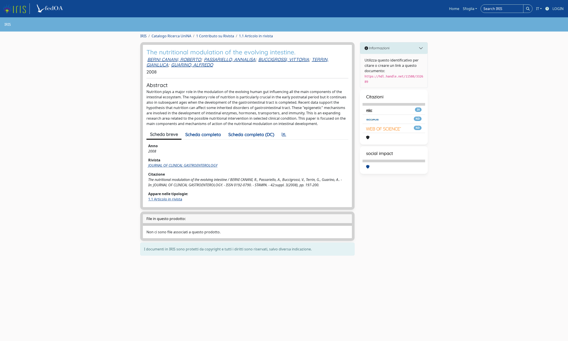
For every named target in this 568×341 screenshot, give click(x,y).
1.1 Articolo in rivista (256, 36)
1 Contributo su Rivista (215, 36)
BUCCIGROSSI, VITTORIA (283, 59)
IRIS (143, 36)
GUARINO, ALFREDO (192, 64)
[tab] (284, 134)
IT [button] (537, 8)
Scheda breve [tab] (164, 134)
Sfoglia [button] (468, 8)
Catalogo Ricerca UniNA (171, 36)
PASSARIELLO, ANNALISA (229, 59)
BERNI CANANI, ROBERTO (174, 59)
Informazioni (378, 48)
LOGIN (558, 8)
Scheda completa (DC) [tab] (251, 134)
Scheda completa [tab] (203, 134)
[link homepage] (16, 8)
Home (454, 8)
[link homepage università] (50, 8)
